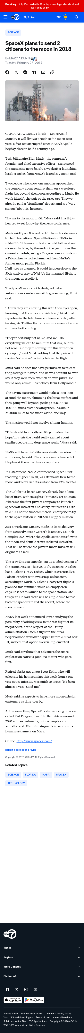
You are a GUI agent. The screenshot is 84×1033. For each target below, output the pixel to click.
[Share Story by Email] (43, 72)
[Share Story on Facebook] (7, 72)
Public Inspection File (15, 1021)
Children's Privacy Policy (58, 1013)
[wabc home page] (10, 934)
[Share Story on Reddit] (25, 72)
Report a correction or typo (20, 750)
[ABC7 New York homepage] (15, 17)
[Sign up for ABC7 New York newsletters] (35, 990)
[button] (5, 17)
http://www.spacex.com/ (34, 740)
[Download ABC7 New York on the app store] (13, 1000)
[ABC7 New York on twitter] (17, 990)
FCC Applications (38, 1021)
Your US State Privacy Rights (18, 1017)
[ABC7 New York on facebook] (7, 990)
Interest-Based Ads (62, 1017)
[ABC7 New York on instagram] (26, 990)
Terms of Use (42, 1017)
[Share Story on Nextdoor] (34, 72)
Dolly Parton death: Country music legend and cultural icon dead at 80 (42, 6)
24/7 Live (29, 17)
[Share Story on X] (16, 72)
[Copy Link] (52, 72)
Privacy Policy (11, 1013)
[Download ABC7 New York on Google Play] (34, 1000)
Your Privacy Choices (32, 1013)
